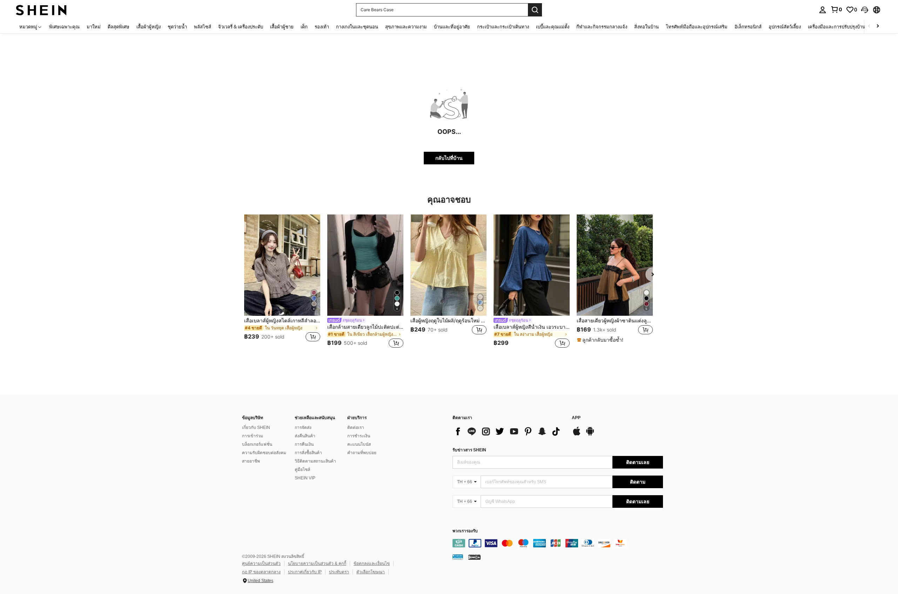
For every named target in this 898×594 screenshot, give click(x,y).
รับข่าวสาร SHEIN (469, 450)
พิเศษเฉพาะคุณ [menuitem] (64, 26)
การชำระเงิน (358, 435)
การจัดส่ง (303, 427)
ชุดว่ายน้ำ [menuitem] (177, 26)
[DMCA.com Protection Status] (474, 556)
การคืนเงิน (304, 444)
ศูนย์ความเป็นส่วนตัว (261, 563)
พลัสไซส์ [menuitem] (202, 26)
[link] (836, 9)
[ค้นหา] (535, 9)
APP (576, 418)
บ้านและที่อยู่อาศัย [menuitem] (452, 26)
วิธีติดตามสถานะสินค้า (315, 461)
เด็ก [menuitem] (304, 26)
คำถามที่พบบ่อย (361, 452)
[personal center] (822, 10)
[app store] (577, 434)
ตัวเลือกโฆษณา (370, 571)
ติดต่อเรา (355, 427)
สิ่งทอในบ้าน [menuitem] (646, 26)
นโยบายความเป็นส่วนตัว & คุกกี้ (317, 563)
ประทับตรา (339, 571)
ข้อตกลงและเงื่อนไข (372, 563)
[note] (601, 339)
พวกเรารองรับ (465, 531)
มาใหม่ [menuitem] (94, 26)
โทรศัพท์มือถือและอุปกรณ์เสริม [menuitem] (697, 26)
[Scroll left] (869, 26)
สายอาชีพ (251, 461)
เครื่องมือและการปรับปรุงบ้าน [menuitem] (836, 26)
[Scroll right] (877, 26)
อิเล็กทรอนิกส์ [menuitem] (748, 26)
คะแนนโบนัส (359, 444)
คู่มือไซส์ (302, 469)
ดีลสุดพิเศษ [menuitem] (118, 26)
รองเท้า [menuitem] (322, 26)
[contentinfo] (558, 543)
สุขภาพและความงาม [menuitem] (406, 26)
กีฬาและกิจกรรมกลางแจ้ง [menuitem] (601, 26)
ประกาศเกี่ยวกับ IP (305, 571)
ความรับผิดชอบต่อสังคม (264, 452)
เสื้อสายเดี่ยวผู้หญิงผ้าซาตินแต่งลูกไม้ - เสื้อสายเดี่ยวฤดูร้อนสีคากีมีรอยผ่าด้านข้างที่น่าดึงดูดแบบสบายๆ (615, 320)
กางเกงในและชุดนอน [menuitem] (357, 26)
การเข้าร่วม (252, 435)
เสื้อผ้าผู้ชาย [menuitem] (282, 26)
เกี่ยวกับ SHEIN (256, 427)
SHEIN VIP (305, 478)
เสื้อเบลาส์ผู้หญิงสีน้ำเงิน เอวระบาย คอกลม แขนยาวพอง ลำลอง (532, 327)
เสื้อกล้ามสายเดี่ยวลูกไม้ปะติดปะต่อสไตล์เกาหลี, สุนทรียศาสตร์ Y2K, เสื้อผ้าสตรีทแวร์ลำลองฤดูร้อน (365, 327)
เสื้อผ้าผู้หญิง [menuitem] (148, 26)
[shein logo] (41, 9)
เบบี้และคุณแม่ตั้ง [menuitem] (552, 26)
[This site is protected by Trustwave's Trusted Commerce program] (458, 556)
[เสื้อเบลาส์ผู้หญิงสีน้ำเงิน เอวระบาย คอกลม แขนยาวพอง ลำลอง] (532, 265)
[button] (864, 10)
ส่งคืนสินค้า (305, 435)
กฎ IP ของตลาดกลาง (261, 571)
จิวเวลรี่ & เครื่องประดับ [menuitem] (240, 26)
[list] (509, 431)
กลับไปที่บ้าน (449, 158)
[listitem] (282, 282)
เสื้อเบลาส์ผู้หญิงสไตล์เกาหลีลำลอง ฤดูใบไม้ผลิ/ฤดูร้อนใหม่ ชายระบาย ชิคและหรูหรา (282, 320)
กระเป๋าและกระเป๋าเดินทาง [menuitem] (503, 26)
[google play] (590, 434)
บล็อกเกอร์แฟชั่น (257, 444)
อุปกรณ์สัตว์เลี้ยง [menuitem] (785, 26)
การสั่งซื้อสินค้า (308, 452)
